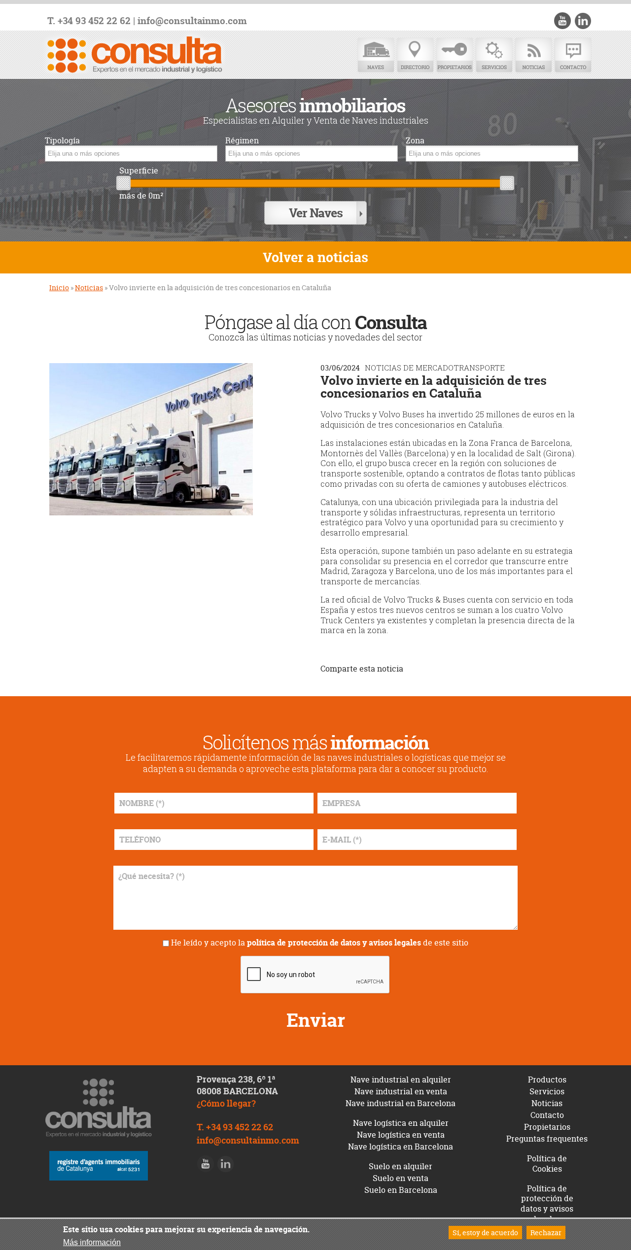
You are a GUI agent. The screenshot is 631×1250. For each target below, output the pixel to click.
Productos (547, 1079)
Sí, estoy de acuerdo (485, 1232)
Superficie (138, 171)
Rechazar (545, 1232)
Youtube (562, 21)
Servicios (494, 55)
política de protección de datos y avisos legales (334, 942)
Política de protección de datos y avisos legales (547, 1203)
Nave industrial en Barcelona (401, 1103)
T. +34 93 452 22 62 (89, 21)
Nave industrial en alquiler (401, 1079)
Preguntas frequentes (547, 1138)
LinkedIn (583, 21)
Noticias (533, 55)
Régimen (242, 140)
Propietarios (454, 55)
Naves (375, 55)
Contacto (573, 55)
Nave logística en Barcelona (400, 1146)
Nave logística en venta (401, 1134)
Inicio (59, 287)
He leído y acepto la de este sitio (319, 942)
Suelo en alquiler (400, 1166)
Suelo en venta (400, 1178)
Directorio (415, 55)
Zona (415, 140)
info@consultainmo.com (192, 21)
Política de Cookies (547, 1163)
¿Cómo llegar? (226, 1103)
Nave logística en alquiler (401, 1122)
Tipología (62, 140)
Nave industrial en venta (400, 1091)
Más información (92, 1242)
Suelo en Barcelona (400, 1189)
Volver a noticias (315, 257)
